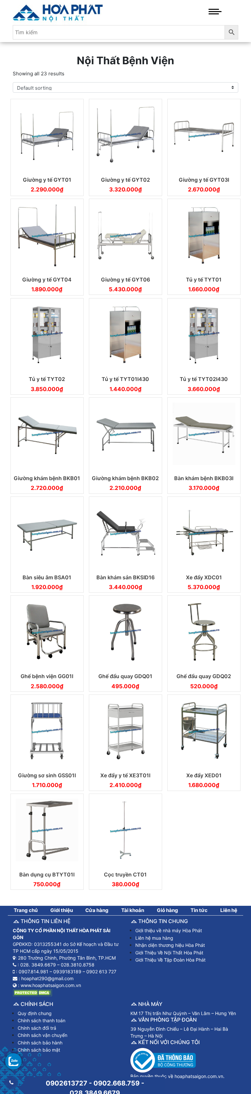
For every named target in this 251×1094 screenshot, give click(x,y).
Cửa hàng (97, 910)
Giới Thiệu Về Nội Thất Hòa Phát (169, 952)
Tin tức (199, 910)
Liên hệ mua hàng (154, 938)
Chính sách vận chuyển (42, 1035)
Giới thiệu (61, 910)
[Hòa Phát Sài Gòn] (58, 12)
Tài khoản (132, 910)
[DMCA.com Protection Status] (32, 992)
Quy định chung (35, 1013)
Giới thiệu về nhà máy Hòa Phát (168, 930)
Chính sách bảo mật (39, 1050)
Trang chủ (26, 910)
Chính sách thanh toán (41, 1020)
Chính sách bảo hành (40, 1042)
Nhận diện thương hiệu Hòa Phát (170, 945)
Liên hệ (228, 910)
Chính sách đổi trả (37, 1028)
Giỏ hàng (167, 910)
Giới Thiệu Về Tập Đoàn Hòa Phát (170, 960)
